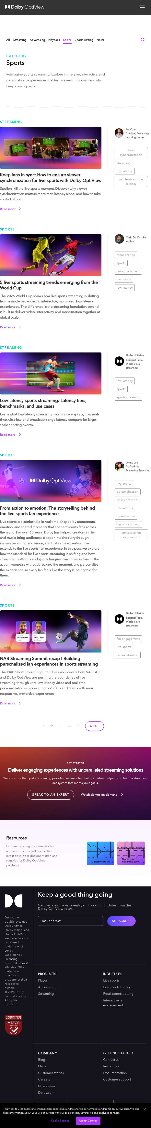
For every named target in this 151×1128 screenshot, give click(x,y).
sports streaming (128, 397)
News (100, 40)
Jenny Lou (132, 462)
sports (121, 263)
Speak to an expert (48, 793)
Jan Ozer (130, 129)
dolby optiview (127, 500)
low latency (125, 171)
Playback (54, 40)
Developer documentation (130, 860)
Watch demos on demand (100, 794)
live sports (124, 279)
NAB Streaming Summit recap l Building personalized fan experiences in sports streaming (49, 661)
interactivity (125, 508)
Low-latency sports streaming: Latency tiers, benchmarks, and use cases (43, 403)
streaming (124, 163)
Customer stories (101, 861)
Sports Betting (84, 40)
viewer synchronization (131, 152)
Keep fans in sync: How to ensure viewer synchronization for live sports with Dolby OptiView (50, 177)
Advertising (37, 40)
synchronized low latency (131, 181)
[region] (75, 1115)
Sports (67, 40)
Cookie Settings (60, 1120)
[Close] (144, 1109)
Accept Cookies (88, 1120)
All (8, 40)
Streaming (20, 40)
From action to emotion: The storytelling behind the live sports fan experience (47, 510)
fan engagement (128, 271)
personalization (127, 491)
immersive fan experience (131, 535)
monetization (126, 255)
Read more (8, 209)
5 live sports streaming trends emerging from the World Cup (49, 285)
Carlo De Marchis (136, 237)
